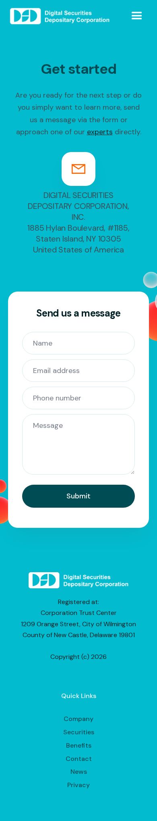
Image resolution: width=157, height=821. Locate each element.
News (78, 771)
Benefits (78, 745)
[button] (137, 16)
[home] (60, 16)
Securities (78, 732)
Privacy (78, 785)
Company (78, 719)
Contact (79, 758)
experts (100, 132)
